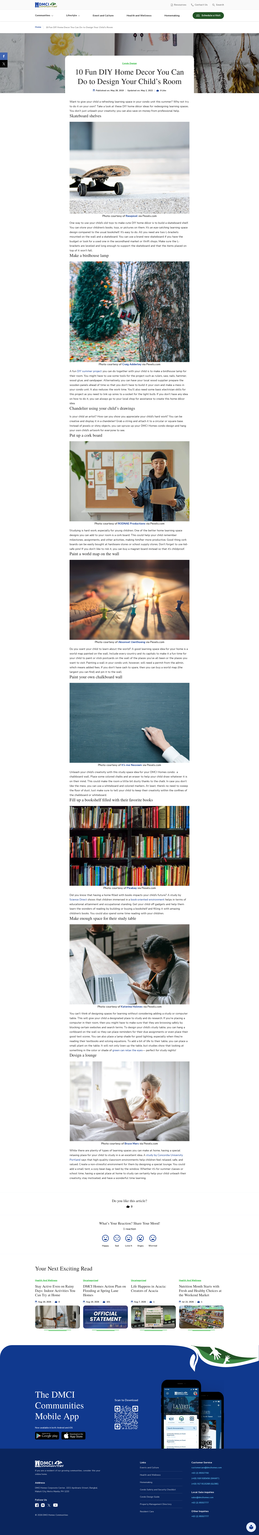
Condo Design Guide (149, 1496)
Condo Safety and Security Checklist (158, 1489)
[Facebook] (3, 56)
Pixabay (132, 888)
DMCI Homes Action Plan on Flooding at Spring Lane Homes (104, 1290)
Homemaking (172, 15)
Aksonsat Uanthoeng (131, 642)
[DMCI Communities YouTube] (55, 1506)
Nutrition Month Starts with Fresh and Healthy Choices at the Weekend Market (200, 1290)
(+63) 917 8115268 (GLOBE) (205, 1483)
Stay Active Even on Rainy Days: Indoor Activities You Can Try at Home (55, 1290)
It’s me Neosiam (131, 765)
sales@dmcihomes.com (202, 1497)
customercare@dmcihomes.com (206, 1467)
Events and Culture (149, 1467)
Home (38, 27)
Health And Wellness (46, 1280)
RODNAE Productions (131, 523)
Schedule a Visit (211, 15)
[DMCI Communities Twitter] (49, 1506)
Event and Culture (103, 15)
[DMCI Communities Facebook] (37, 1505)
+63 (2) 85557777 (200, 1502)
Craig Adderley (131, 364)
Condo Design (129, 63)
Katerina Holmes (132, 1006)
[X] (3, 63)
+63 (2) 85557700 (200, 1473)
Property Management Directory (155, 1504)
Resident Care (147, 1511)
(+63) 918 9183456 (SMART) (205, 1478)
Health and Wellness (139, 15)
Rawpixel (132, 216)
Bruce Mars (132, 1143)
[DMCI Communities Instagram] (43, 1505)
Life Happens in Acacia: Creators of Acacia (148, 1288)
